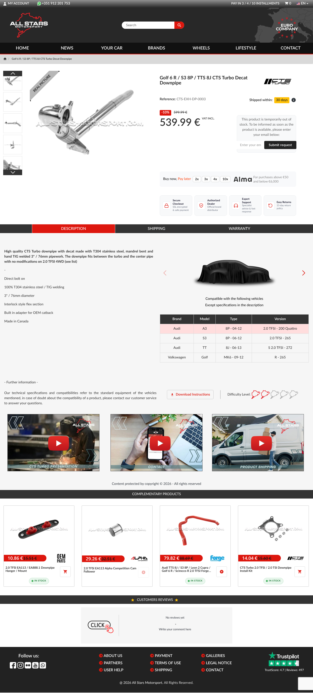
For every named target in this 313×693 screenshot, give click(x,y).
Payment (163, 656)
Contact (290, 48)
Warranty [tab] (239, 229)
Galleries (215, 656)
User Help (113, 670)
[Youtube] (35, 665)
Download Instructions (190, 394)
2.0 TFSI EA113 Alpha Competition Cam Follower (110, 570)
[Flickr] (28, 665)
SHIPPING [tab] (156, 229)
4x (215, 179)
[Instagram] (20, 665)
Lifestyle (246, 48)
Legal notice (218, 663)
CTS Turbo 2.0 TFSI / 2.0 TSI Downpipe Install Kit (265, 569)
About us (112, 656)
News (67, 48)
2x (197, 179)
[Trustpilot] (284, 659)
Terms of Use (167, 663)
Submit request (280, 145)
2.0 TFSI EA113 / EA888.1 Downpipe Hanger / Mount (30, 569)
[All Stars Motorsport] (28, 25)
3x (206, 179)
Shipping (163, 670)
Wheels (201, 48)
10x (225, 179)
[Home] (5, 59)
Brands (156, 48)
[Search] (179, 25)
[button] (304, 273)
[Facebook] (13, 665)
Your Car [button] (111, 48)
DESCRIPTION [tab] (73, 229)
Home (22, 48)
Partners (112, 663)
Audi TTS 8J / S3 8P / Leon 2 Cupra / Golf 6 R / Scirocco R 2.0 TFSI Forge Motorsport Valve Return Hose (186, 569)
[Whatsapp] (43, 665)
